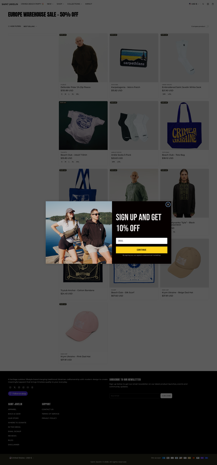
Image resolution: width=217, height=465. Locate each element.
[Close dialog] (168, 204)
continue (141, 249)
